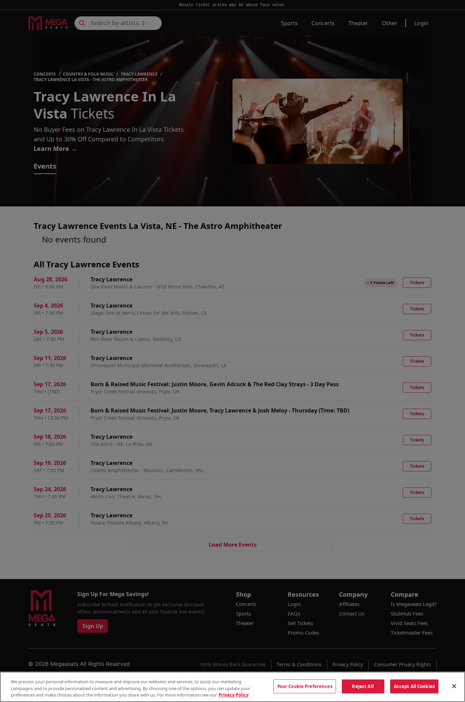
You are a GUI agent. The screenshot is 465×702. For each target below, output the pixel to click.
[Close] (454, 685)
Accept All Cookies (414, 686)
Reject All (362, 686)
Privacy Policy (233, 695)
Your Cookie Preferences (304, 686)
